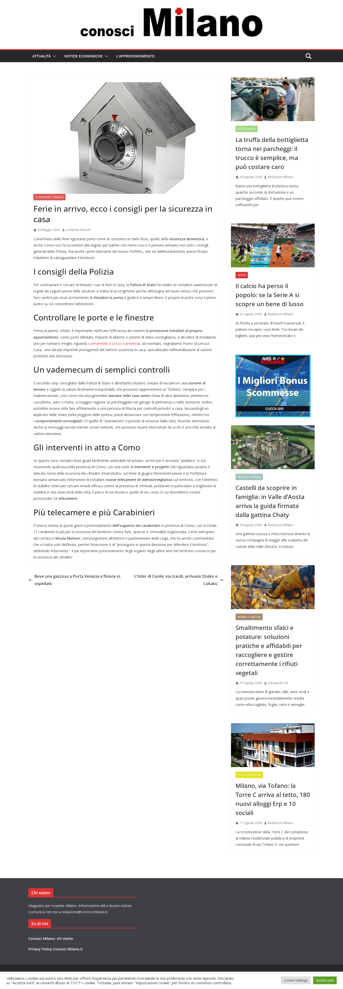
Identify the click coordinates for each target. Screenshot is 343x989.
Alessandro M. (278, 683)
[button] (53, 56)
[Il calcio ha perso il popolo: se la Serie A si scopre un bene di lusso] (273, 245)
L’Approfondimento (135, 56)
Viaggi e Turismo (249, 477)
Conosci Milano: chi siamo (50, 938)
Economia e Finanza (49, 197)
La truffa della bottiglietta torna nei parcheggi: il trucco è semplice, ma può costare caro (272, 153)
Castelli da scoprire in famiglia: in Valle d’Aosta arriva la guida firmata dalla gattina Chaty (270, 501)
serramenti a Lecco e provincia (115, 343)
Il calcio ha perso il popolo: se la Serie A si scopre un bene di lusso (270, 295)
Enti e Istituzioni (249, 775)
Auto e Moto (247, 129)
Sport (242, 275)
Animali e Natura (249, 617)
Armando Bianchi (78, 230)
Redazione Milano (280, 177)
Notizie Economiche (83, 56)
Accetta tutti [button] (325, 980)
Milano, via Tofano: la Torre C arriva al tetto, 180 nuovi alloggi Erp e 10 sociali (273, 799)
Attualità (41, 56)
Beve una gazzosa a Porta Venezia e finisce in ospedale (77, 579)
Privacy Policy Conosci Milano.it (55, 949)
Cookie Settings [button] (296, 980)
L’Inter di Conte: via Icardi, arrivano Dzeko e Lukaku (175, 579)
